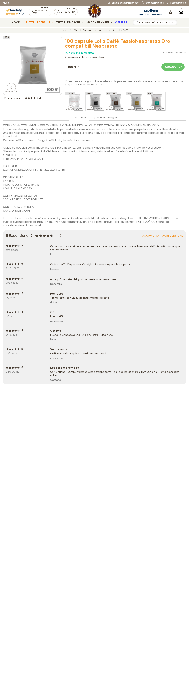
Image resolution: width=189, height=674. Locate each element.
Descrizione (79, 117)
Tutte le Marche (68, 22)
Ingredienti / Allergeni (104, 117)
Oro (6, 37)
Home (16, 22)
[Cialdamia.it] (94, 12)
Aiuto (6, 3)
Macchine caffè (97, 22)
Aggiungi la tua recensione (162, 235)
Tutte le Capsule (37, 22)
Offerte (121, 22)
